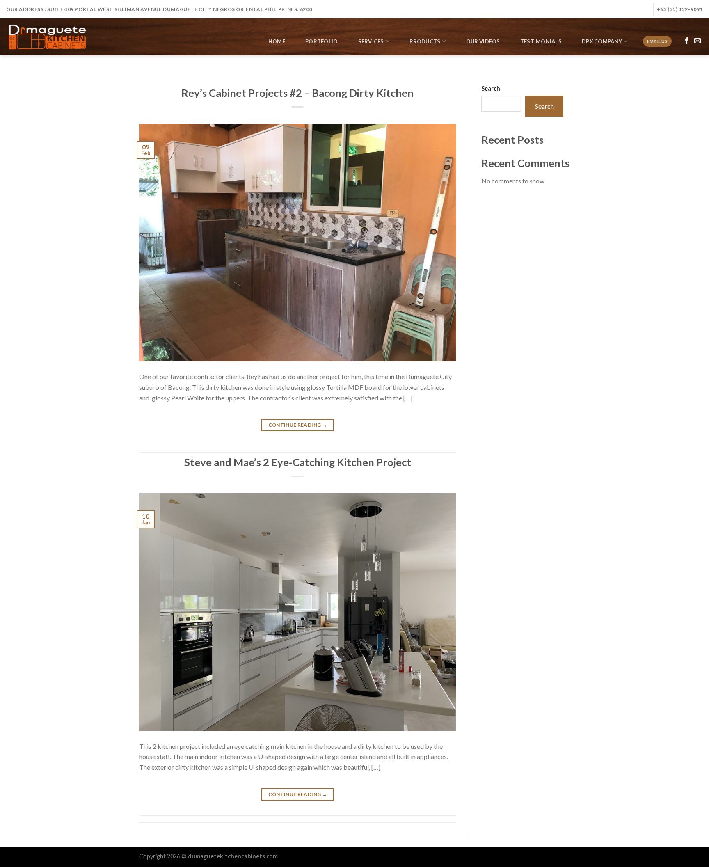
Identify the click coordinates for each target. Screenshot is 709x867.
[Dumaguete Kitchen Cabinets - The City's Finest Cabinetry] (47, 37)
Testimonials (541, 41)
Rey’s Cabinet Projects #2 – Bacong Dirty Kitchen (297, 93)
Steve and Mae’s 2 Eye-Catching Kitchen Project (297, 462)
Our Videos (483, 41)
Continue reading (297, 425)
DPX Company (602, 41)
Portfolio (321, 41)
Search (490, 88)
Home (276, 41)
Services (371, 41)
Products (424, 41)
